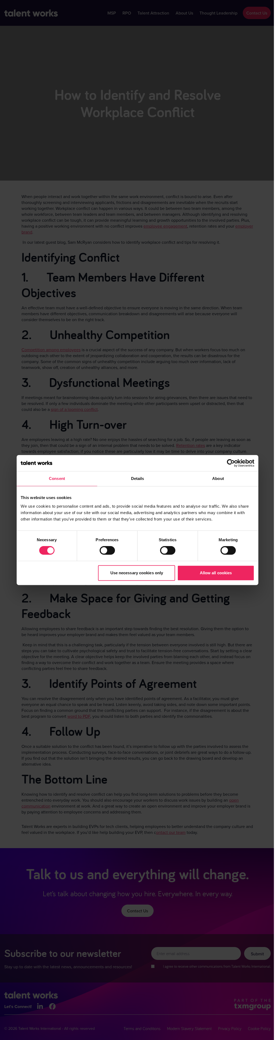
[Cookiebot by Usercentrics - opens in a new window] (230, 463)
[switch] (107, 550)
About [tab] (218, 478)
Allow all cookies (216, 573)
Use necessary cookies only (136, 573)
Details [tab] (137, 478)
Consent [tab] (57, 478)
